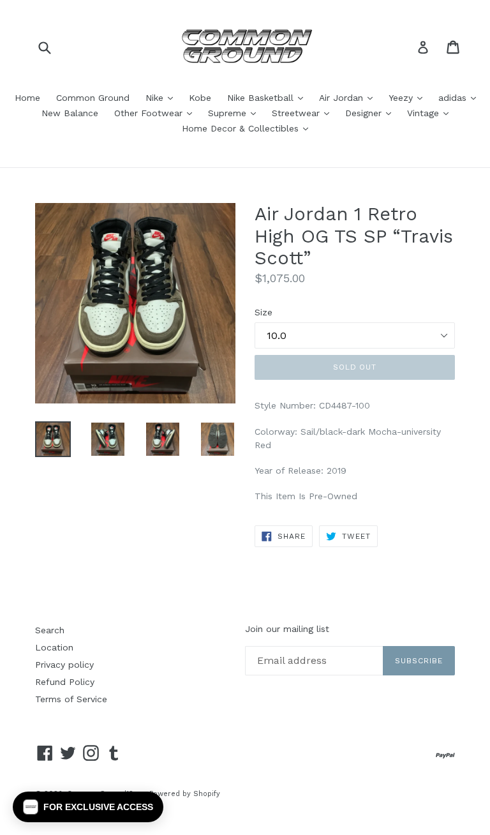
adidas (460, 97)
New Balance (69, 113)
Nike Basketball (268, 97)
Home (27, 98)
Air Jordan (349, 97)
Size (263, 312)
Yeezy (409, 97)
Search (49, 630)
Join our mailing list (287, 629)
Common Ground (93, 98)
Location (54, 647)
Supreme (235, 112)
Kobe (200, 98)
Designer (371, 112)
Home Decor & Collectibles (248, 128)
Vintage (431, 112)
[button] (88, 807)
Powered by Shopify (184, 794)
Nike (162, 97)
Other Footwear (156, 112)
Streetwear (304, 112)
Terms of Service (71, 699)
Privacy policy (64, 664)
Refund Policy (64, 682)
